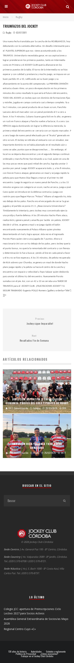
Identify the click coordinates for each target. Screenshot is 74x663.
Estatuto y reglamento (56, 651)
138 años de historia (17, 651)
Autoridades (36, 651)
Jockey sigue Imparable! (40, 321)
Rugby (8, 32)
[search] (64, 500)
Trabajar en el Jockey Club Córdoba (37, 656)
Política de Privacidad (26, 654)
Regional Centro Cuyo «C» (20, 629)
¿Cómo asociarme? (49, 654)
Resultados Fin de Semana (34, 338)
